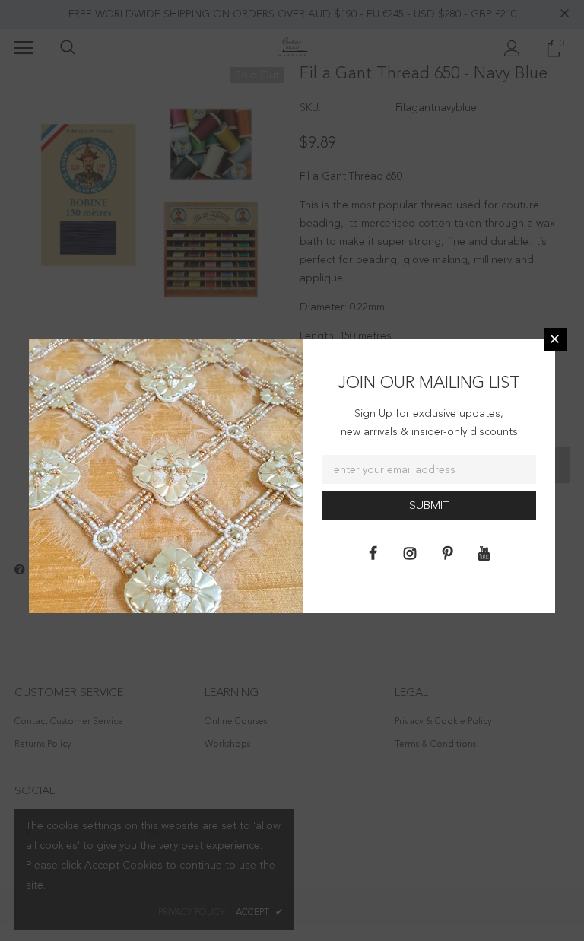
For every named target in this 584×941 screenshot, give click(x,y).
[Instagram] (409, 553)
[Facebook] (372, 553)
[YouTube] (484, 553)
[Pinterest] (447, 553)
